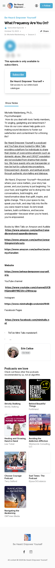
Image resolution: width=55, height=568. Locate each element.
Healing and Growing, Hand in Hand (15, 439)
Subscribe (18, 74)
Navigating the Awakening (12, 511)
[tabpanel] (27, 227)
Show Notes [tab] (11, 103)
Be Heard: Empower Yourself (19, 5)
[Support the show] (36, 5)
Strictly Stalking (12, 403)
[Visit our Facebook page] (24, 551)
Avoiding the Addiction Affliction (38, 439)
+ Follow (46, 5)
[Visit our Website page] (30, 551)
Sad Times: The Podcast (37, 477)
